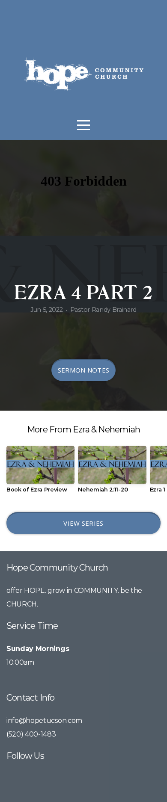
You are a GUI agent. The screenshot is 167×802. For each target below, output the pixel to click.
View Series (83, 523)
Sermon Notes (84, 370)
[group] (40, 472)
